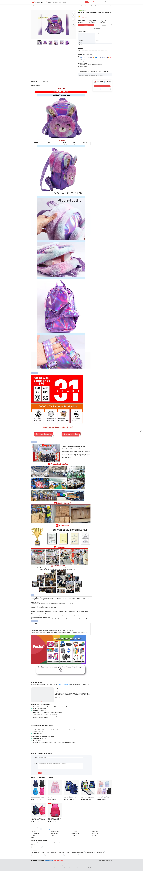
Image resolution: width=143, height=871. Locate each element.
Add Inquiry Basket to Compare (54, 47)
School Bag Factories (45, 852)
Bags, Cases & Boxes (38, 8)
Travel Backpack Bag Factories (64, 852)
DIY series (93, 835)
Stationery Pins (44, 727)
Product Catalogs (47, 829)
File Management (74, 835)
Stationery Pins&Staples (76, 833)
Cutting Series (33, 835)
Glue (77, 727)
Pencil (40, 727)
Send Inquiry (86, 25)
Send (40, 772)
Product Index (90, 863)
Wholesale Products (71, 863)
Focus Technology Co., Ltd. (64, 867)
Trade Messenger (49, 860)
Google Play (41, 860)
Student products (34, 831)
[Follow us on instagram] (106, 860)
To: (36, 760)
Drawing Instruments (35, 833)
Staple (55, 727)
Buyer (86, 5)
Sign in (110, 2)
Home (32, 8)
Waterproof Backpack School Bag (38, 854)
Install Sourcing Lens (59, 860)
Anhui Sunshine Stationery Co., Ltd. (87, 16)
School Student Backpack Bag (51, 854)
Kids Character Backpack (36, 846)
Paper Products (94, 831)
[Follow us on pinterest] (109, 860)
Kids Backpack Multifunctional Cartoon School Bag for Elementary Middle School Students (88, 797)
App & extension (98, 5)
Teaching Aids (53, 835)
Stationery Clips (50, 727)
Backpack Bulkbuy (74, 854)
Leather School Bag (100, 852)
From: (36, 757)
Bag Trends (67, 854)
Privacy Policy (88, 867)
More (32, 857)
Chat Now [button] (104, 25)
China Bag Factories (35, 852)
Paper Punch (62, 727)
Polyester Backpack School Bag (77, 852)
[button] (83, 2)
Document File (73, 727)
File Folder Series (74, 831)
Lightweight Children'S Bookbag (59, 846)
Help (92, 5)
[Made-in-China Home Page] (37, 2)
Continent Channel (84, 863)
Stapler (58, 727)
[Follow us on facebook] (103, 860)
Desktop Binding (54, 833)
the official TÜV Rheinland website (63, 684)
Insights (95, 863)
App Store (34, 860)
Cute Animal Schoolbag (47, 846)
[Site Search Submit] (87, 2)
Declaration (83, 867)
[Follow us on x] (104, 860)
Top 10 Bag (61, 854)
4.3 (98, 82)
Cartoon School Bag (52, 8)
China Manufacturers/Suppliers (62, 863)
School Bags (45, 8)
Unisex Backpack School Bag (90, 852)
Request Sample (97, 28)
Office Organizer (67, 727)
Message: (35, 763)
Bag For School (53, 852)
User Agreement (77, 867)
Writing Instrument (54, 831)
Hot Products (49, 863)
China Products (54, 863)
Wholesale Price (78, 863)
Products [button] (49, 2)
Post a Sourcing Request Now (62, 772)
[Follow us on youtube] (107, 860)
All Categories (35, 5)
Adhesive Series (94, 833)
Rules (111, 5)
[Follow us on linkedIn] (111, 860)
